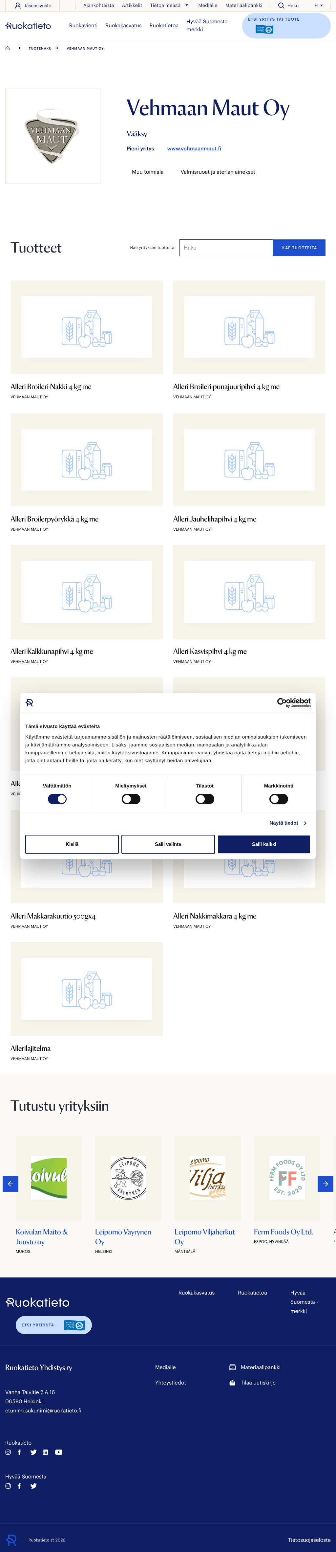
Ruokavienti (83, 25)
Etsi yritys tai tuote (274, 19)
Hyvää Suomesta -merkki (208, 25)
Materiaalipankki (243, 5)
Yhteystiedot (170, 1383)
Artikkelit (132, 5)
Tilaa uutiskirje (258, 1383)
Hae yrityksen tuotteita (152, 247)
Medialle (207, 5)
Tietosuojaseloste (309, 1540)
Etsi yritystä (38, 1325)
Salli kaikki (264, 844)
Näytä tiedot (284, 823)
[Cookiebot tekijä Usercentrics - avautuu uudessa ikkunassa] (282, 703)
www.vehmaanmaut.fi (194, 148)
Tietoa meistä (165, 5)
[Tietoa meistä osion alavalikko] (186, 5)
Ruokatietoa (164, 25)
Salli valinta (168, 844)
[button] (325, 1184)
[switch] (131, 799)
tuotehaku (40, 48)
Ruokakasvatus (123, 25)
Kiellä (72, 844)
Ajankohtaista (98, 5)
